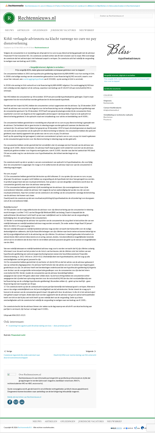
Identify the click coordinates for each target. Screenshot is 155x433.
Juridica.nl (82, 6)
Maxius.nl (50, 6)
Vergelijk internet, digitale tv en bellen (47, 67)
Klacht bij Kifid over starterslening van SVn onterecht (75, 355)
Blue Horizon (108, 117)
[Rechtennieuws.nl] (30, 23)
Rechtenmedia (109, 103)
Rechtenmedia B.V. (25, 427)
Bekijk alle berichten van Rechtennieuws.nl (24, 397)
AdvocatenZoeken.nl (117, 6)
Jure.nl (42, 6)
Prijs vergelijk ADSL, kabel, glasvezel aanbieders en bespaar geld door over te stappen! (50, 70)
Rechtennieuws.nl (32, 6)
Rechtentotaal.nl (133, 6)
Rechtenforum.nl (69, 6)
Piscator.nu (107, 120)
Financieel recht (18, 335)
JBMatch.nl (91, 6)
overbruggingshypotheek (33, 79)
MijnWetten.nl (102, 6)
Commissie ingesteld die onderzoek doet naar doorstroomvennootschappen (22, 356)
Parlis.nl (59, 6)
